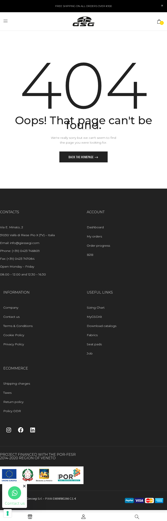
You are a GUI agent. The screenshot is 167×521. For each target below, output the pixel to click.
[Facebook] (20, 429)
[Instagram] (8, 429)
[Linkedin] (32, 429)
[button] (159, 21)
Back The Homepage (81, 157)
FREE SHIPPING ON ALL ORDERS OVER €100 (83, 6)
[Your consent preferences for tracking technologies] (7, 513)
